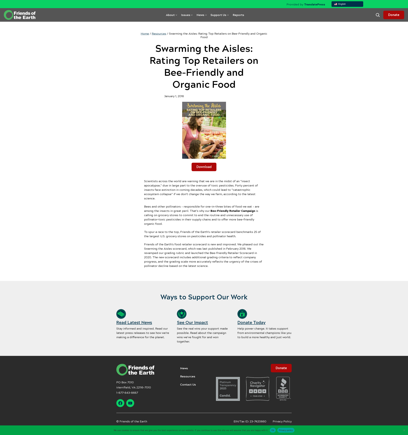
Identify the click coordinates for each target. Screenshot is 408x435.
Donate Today (251, 322)
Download (204, 167)
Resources (159, 33)
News (184, 368)
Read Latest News (134, 322)
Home (145, 33)
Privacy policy (286, 430)
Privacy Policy (282, 421)
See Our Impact (192, 322)
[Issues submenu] (192, 15)
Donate (393, 15)
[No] (404, 430)
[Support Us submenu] (228, 15)
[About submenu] (176, 15)
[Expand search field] (377, 15)
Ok (272, 430)
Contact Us (188, 384)
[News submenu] (206, 15)
